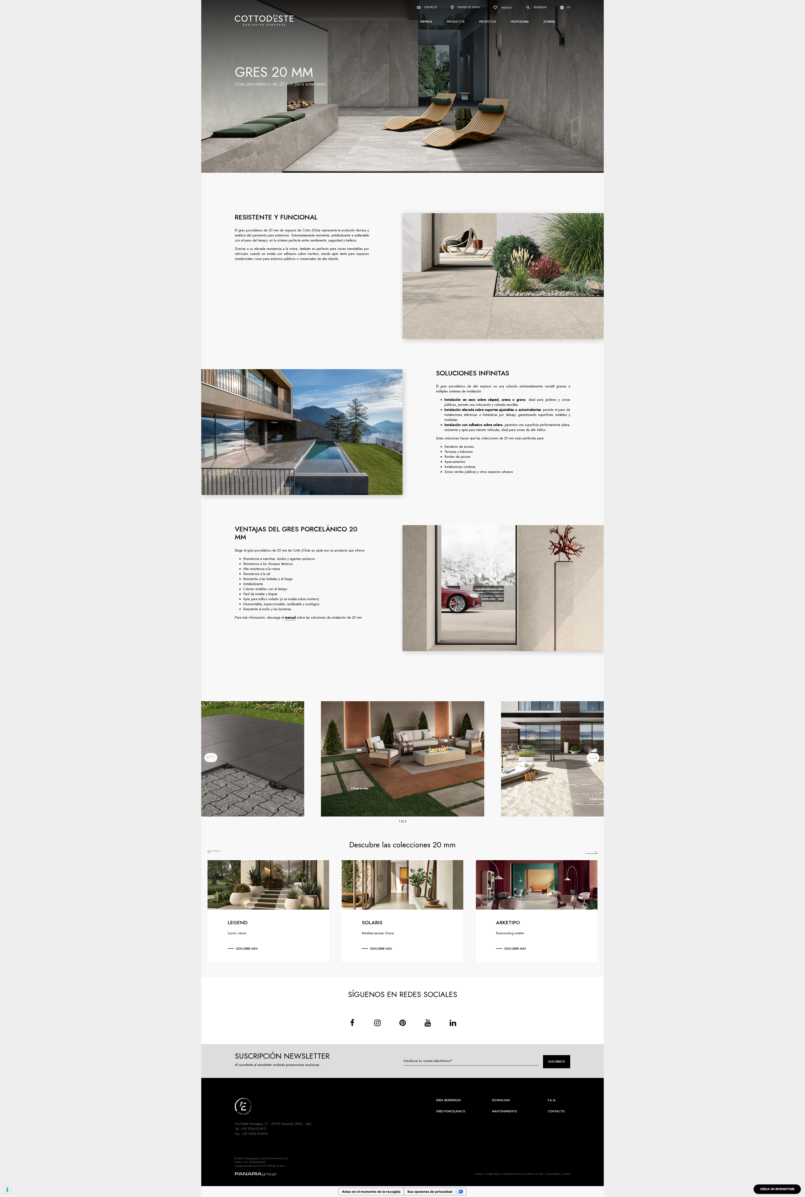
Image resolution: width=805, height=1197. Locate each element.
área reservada (448, 1100)
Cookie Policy (493, 1174)
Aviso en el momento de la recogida (371, 1191)
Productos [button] (456, 21)
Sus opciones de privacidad (429, 1191)
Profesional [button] (520, 21)
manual (290, 617)
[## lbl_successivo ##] (593, 757)
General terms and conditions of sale (523, 1174)
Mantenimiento (504, 1111)
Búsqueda (540, 7)
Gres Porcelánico (450, 1111)
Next (591, 852)
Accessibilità (553, 1174)
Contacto (430, 7)
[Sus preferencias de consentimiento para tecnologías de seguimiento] (7, 1190)
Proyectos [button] (487, 21)
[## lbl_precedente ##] (210, 757)
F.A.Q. (552, 1100)
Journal (550, 21)
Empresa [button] (426, 21)
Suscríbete (556, 1061)
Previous (214, 852)
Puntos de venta (468, 7)
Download (501, 1100)
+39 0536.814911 (253, 1128)
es (568, 7)
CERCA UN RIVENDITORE (777, 1189)
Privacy (479, 1174)
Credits (566, 1174)
